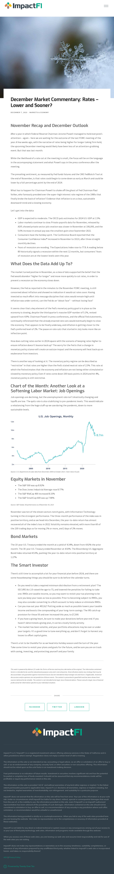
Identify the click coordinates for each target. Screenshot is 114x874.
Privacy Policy (14, 857)
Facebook (34, 707)
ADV (5, 857)
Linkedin (79, 707)
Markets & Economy (39, 112)
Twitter (57, 707)
